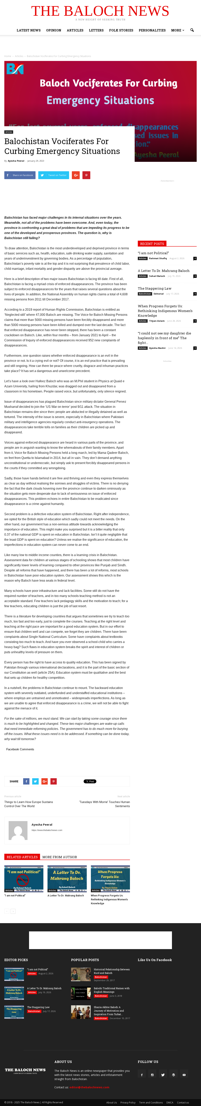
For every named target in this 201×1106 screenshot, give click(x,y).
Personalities (152, 30)
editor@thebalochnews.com (89, 1087)
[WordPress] (173, 1073)
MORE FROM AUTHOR (59, 857)
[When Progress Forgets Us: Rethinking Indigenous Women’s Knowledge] (110, 878)
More (176, 30)
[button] (192, 30)
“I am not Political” (15, 895)
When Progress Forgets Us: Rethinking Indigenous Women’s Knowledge (109, 899)
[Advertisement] (100, 46)
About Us (111, 1102)
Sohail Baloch (157, 275)
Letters (96, 30)
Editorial (159, 293)
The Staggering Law (155, 288)
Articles (75, 30)
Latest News (29, 30)
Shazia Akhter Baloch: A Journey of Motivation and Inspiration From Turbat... (109, 1011)
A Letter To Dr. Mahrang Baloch (66, 895)
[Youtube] (184, 1073)
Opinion (53, 30)
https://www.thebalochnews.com (47, 830)
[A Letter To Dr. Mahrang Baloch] (67, 878)
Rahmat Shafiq (158, 258)
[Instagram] (152, 1073)
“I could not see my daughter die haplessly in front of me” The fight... (164, 338)
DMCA (169, 1102)
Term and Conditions (151, 1102)
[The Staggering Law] (14, 1012)
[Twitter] (163, 1073)
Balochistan (145, 293)
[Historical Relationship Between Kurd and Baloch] (81, 974)
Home (7, 56)
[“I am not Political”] (23, 878)
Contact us (183, 1102)
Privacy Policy (128, 1102)
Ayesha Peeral (16, 160)
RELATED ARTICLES (22, 857)
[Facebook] (142, 1073)
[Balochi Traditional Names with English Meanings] (81, 993)
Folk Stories (121, 30)
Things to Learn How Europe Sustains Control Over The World (28, 804)
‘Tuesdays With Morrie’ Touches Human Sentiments (104, 804)
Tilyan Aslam (156, 320)
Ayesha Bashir (157, 347)
